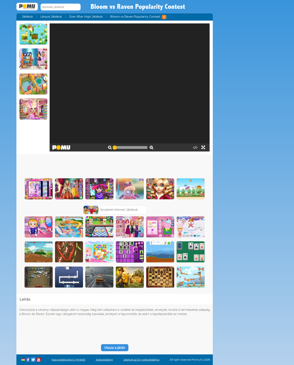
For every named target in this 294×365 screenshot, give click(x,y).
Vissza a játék (114, 348)
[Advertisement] (114, 165)
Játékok (27, 16)
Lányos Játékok (51, 16)
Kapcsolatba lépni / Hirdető (68, 359)
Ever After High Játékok (86, 16)
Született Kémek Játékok (119, 210)
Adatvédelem (104, 359)
